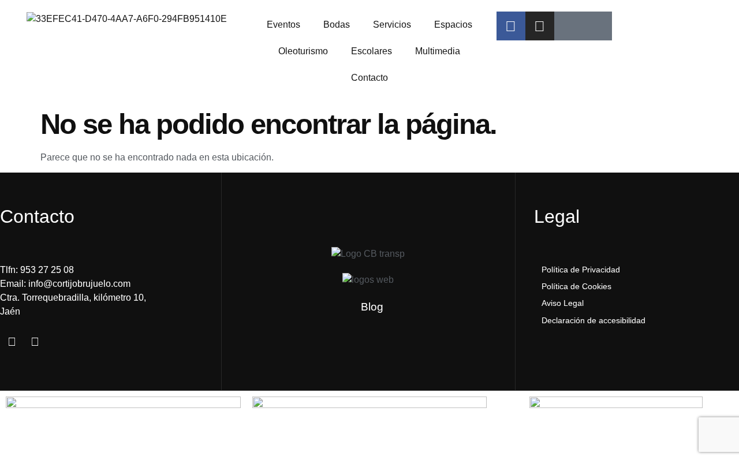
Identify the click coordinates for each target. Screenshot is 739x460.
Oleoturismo (303, 51)
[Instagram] (539, 26)
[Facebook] (511, 26)
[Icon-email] (568, 26)
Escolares (371, 51)
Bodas (336, 24)
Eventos (283, 24)
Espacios (453, 24)
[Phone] (597, 26)
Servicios (392, 24)
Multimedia (437, 51)
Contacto (369, 78)
